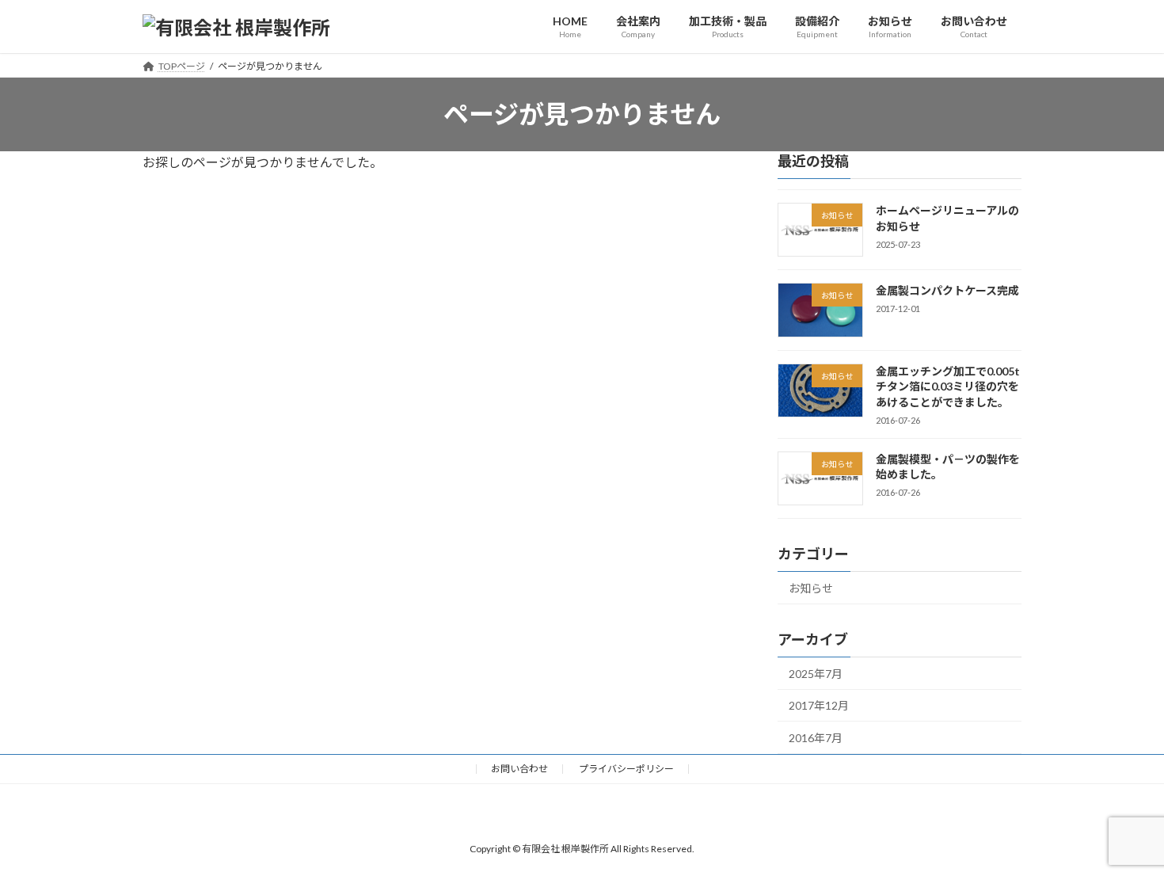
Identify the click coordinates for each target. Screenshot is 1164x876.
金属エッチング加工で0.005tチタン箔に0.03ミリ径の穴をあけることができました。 (948, 386)
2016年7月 (816, 738)
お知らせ (811, 588)
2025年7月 (816, 673)
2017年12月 (819, 705)
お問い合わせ (519, 769)
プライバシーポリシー (626, 769)
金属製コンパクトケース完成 (947, 290)
